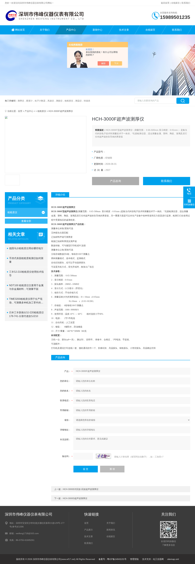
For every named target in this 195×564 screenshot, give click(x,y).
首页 (20, 111)
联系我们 (186, 3)
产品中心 (71, 29)
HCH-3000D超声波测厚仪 (75, 498)
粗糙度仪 (41, 111)
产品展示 (88, 529)
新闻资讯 (110, 529)
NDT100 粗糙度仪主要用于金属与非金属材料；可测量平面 (26, 287)
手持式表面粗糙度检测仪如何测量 (26, 260)
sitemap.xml (173, 559)
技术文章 (124, 29)
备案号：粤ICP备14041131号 (112, 559)
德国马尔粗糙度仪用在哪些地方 (26, 248)
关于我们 (45, 29)
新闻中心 (97, 29)
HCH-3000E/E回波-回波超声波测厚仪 (80, 489)
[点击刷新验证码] (103, 456)
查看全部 (26, 221)
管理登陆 (134, 559)
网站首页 (20, 29)
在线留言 (175, 3)
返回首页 (165, 3)
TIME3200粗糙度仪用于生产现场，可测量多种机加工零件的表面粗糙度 (26, 301)
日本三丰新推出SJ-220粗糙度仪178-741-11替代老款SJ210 (26, 314)
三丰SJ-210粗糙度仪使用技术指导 (26, 273)
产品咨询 (115, 181)
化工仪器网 (158, 559)
